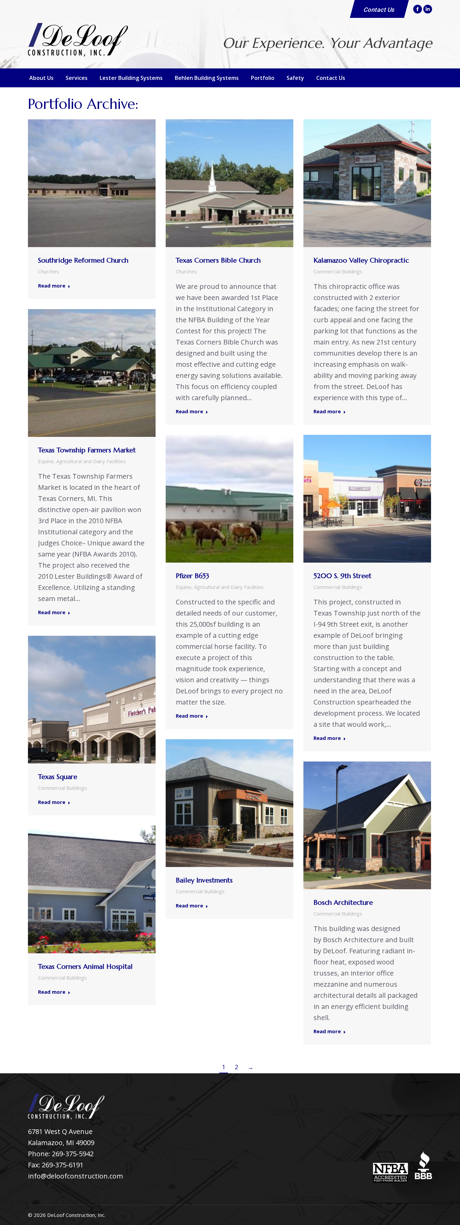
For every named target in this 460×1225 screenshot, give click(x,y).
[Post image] (92, 183)
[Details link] (101, 183)
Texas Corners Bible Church (218, 260)
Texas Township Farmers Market (87, 450)
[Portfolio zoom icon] (82, 183)
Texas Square (57, 777)
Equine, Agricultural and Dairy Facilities (82, 461)
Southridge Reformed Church (83, 260)
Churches (48, 271)
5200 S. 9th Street (342, 576)
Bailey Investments (204, 880)
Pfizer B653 (192, 576)
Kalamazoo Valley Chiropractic (361, 260)
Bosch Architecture (343, 902)
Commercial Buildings (338, 271)
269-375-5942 (73, 1153)
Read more (51, 285)
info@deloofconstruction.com (75, 1176)
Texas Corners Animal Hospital (85, 966)
